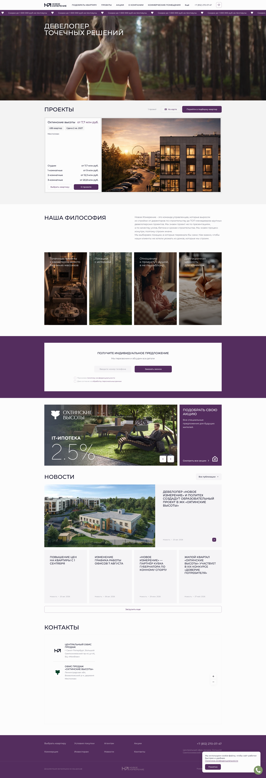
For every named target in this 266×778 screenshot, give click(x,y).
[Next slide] (170, 459)
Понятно (213, 767)
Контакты (139, 751)
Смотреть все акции (194, 460)
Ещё (187, 5)
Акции (138, 743)
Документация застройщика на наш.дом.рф (63, 769)
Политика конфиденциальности (221, 760)
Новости (109, 751)
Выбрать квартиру (59, 187)
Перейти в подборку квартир (202, 109)
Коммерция (51, 751)
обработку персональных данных (107, 381)
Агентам (109, 743)
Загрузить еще (133, 609)
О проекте (86, 187)
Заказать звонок (153, 369)
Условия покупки (84, 743)
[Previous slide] (163, 459)
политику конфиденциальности (101, 378)
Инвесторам (81, 751)
